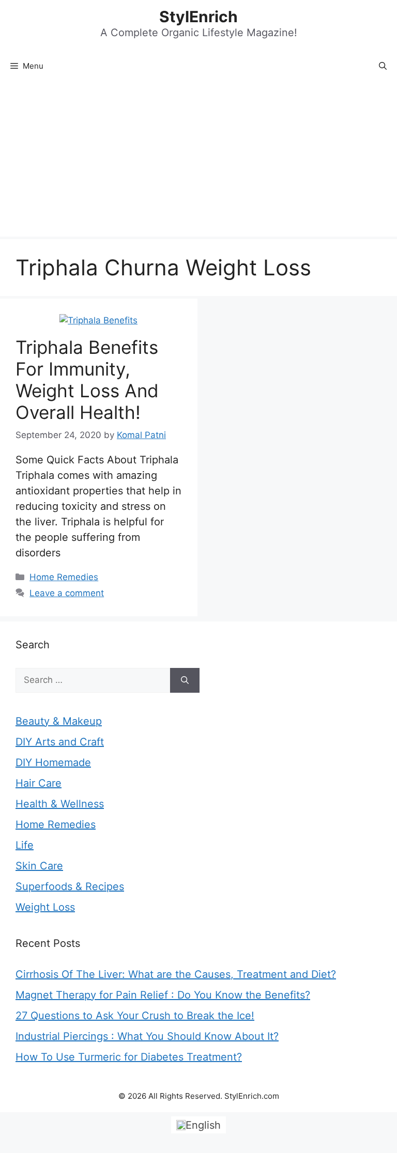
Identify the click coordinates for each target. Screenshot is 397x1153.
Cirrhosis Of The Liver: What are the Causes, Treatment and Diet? (176, 974)
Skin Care (39, 866)
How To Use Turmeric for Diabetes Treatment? (129, 1057)
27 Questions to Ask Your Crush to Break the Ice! (135, 1015)
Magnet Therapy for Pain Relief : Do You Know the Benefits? (163, 995)
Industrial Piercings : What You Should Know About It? (147, 1036)
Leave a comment (66, 593)
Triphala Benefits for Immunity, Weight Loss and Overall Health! (87, 379)
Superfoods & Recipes (70, 886)
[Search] (185, 680)
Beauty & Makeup (59, 721)
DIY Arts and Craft (60, 742)
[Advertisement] (198, 159)
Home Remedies (63, 577)
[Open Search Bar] (383, 66)
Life (25, 845)
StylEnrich (198, 16)
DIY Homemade (53, 762)
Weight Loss (45, 907)
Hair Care (39, 783)
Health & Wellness (60, 804)
